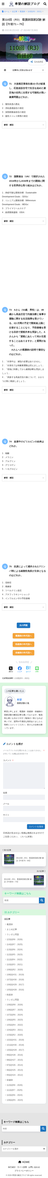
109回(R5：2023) (15, 1100)
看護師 (10, 924)
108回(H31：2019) (15, 975)
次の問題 (23, 625)
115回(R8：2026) (15, 939)
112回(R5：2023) (15, 954)
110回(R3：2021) (22, 678)
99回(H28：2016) (15, 1055)
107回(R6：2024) (15, 1015)
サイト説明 (22, 1167)
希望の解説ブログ (27, 3)
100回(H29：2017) (15, 1050)
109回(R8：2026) (15, 1005)
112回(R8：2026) (15, 1085)
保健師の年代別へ (23, 653)
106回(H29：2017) (15, 984)
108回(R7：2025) (15, 1010)
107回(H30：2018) (15, 980)
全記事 (7, 919)
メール (6, 804)
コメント (8, 760)
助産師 (10, 995)
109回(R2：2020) (15, 970)
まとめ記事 (12, 929)
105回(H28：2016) (15, 990)
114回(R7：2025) (15, 944)
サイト (6, 815)
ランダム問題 (13, 934)
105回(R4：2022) (15, 1025)
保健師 (10, 1080)
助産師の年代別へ (23, 644)
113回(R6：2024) (15, 949)
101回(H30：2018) (15, 1045)
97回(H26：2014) (15, 1065)
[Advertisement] (24, 267)
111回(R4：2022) (14, 959)
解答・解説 (9, 125)
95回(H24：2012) (15, 1075)
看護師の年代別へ (23, 636)
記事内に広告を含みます (22, 70)
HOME (25, 1162)
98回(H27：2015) (15, 1060)
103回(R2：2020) (15, 1035)
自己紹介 (12, 1167)
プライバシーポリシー (24, 1171)
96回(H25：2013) (15, 1070)
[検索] (42, 900)
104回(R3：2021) (15, 1030)
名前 (5, 793)
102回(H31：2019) (15, 1040)
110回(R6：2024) (15, 1095)
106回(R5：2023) (15, 1020)
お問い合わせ (34, 1167)
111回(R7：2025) (14, 1090)
